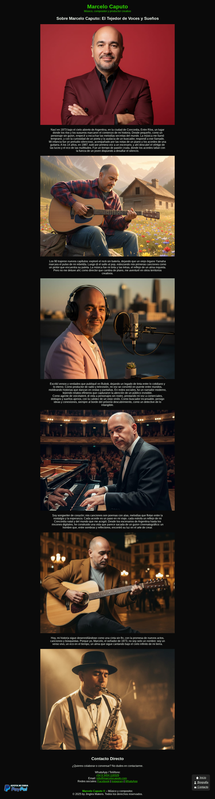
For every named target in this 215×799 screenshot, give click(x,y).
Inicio (202, 777)
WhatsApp (131, 781)
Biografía (202, 782)
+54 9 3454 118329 (107, 775)
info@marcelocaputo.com (111, 778)
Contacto (202, 787)
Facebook (103, 781)
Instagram (117, 781)
